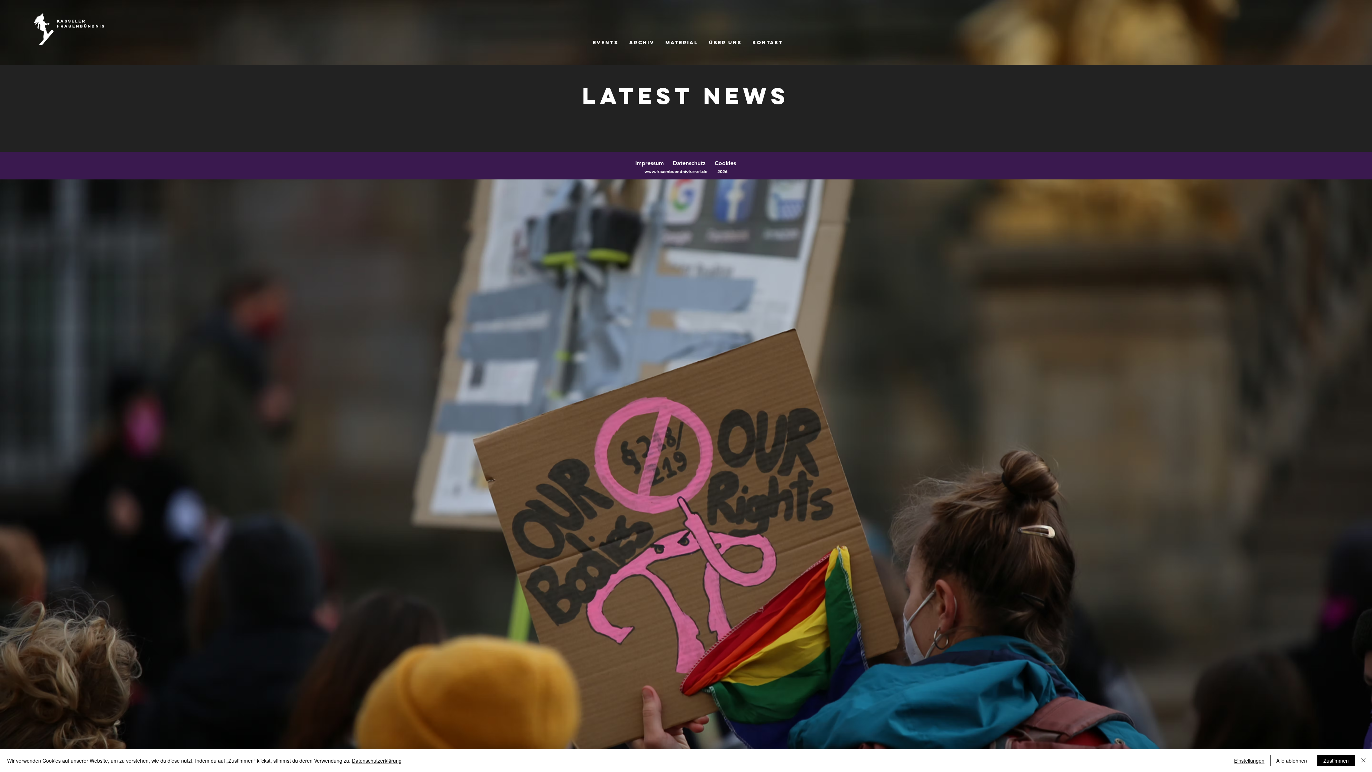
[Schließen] (1363, 760)
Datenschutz (693, 163)
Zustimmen (1336, 760)
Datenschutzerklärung (377, 760)
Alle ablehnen (1291, 760)
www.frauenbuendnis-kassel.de (676, 171)
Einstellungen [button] (1249, 760)
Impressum (649, 163)
